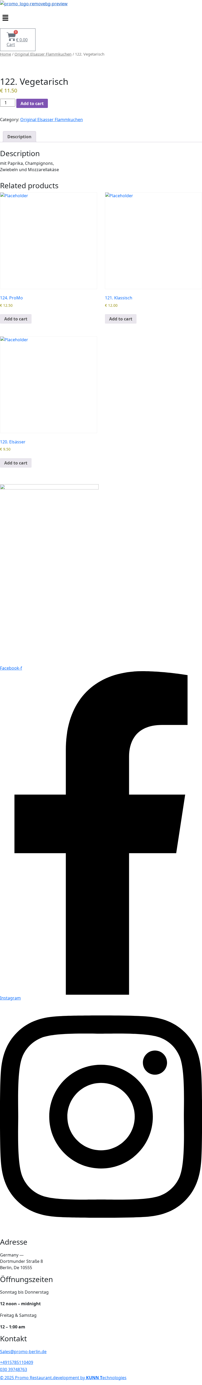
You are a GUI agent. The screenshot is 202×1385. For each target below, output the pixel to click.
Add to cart (32, 103)
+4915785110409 (16, 1362)
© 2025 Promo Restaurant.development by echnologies (63, 1378)
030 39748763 (13, 1369)
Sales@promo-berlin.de (23, 1351)
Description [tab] (19, 137)
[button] (101, 17)
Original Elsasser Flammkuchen (43, 54)
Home (5, 54)
